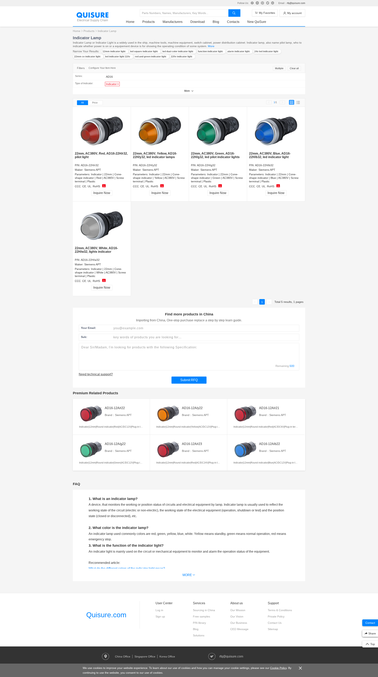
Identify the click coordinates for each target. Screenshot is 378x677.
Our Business (238, 622)
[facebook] (252, 3)
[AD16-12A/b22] (245, 449)
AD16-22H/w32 (90, 259)
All (82, 102)
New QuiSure (256, 21)
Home (130, 21)
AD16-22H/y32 (148, 165)
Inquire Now (101, 193)
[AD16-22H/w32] (102, 224)
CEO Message (239, 629)
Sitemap (273, 629)
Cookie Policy (278, 668)
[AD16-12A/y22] (168, 413)
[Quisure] (92, 21)
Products (148, 21)
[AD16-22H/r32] (102, 129)
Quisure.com (106, 615)
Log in (159, 610)
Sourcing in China (204, 610)
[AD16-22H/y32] (160, 129)
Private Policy (276, 616)
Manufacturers (173, 21)
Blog (216, 21)
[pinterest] (262, 3)
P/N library (199, 622)
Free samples (201, 616)
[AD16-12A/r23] (168, 449)
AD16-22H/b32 (264, 165)
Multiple (279, 68)
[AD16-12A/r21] (245, 413)
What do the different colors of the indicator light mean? (127, 568)
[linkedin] (272, 3)
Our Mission (237, 610)
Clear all (294, 68)
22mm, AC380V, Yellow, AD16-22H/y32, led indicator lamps (155, 155)
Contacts (233, 21)
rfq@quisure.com (296, 3)
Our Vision (236, 616)
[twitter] (267, 3)
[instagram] (257, 3)
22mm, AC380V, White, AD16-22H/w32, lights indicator (96, 249)
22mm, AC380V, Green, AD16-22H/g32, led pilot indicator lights (215, 155)
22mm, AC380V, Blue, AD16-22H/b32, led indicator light (270, 155)
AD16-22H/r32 (90, 165)
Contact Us (275, 622)
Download (197, 21)
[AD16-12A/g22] (91, 449)
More (211, 46)
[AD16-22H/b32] (276, 129)
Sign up (160, 616)
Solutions (198, 635)
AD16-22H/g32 (206, 165)
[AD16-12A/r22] (91, 413)
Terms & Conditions (280, 610)
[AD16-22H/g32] (218, 129)
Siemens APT (92, 169)
